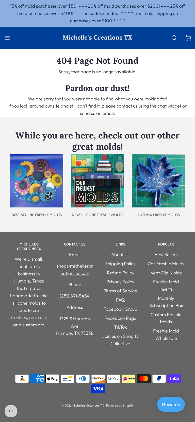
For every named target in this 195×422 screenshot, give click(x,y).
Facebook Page (120, 318)
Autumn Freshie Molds (158, 215)
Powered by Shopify (120, 405)
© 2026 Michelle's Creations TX (82, 405)
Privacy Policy (120, 282)
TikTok (120, 327)
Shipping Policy (120, 264)
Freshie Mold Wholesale (166, 334)
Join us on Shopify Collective (120, 339)
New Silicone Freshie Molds (97, 215)
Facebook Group (120, 309)
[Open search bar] (174, 38)
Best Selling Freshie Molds (37, 215)
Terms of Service (120, 291)
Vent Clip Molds (166, 273)
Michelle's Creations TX (97, 37)
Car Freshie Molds (166, 264)
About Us (120, 254)
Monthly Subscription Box (166, 301)
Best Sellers (166, 254)
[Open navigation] (7, 38)
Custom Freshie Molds (166, 318)
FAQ (120, 300)
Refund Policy (120, 273)
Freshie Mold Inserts (166, 285)
